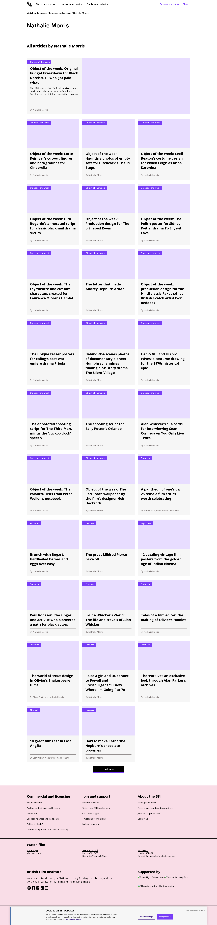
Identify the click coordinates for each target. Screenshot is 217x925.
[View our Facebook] (33, 888)
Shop (185, 4)
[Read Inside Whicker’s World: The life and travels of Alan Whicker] (108, 608)
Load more (108, 769)
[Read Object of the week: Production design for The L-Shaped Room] (108, 214)
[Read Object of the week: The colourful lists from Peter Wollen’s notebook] (53, 484)
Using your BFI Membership (96, 808)
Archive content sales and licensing (44, 808)
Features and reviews (60, 13)
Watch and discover (46, 4)
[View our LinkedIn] (42, 888)
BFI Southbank (90, 850)
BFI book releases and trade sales (43, 818)
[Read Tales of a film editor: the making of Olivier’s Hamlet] (164, 608)
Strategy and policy (147, 802)
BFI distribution (34, 802)
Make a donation (90, 824)
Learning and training (71, 4)
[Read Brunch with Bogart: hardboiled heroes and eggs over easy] (53, 548)
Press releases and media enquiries (155, 808)
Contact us (143, 818)
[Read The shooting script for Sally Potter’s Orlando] (108, 419)
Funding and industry (97, 4)
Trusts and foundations (94, 818)
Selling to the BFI (35, 824)
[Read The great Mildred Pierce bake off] (108, 548)
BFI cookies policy (73, 919)
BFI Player (32, 850)
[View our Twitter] (29, 888)
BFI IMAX (143, 850)
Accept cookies (165, 916)
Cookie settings (146, 916)
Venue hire (32, 813)
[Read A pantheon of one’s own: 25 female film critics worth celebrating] (164, 484)
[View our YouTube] (46, 888)
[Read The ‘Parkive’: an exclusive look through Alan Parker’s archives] (164, 671)
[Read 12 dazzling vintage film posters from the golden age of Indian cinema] (164, 548)
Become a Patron (90, 802)
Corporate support (91, 813)
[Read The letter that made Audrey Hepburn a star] (108, 282)
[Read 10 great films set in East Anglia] (53, 734)
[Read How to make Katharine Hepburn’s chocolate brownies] (108, 734)
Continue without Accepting (195, 910)
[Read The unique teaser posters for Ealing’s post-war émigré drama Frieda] (53, 352)
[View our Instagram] (38, 888)
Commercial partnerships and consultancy (47, 829)
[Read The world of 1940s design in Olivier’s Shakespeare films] (53, 671)
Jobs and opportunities (149, 813)
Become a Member (169, 4)
